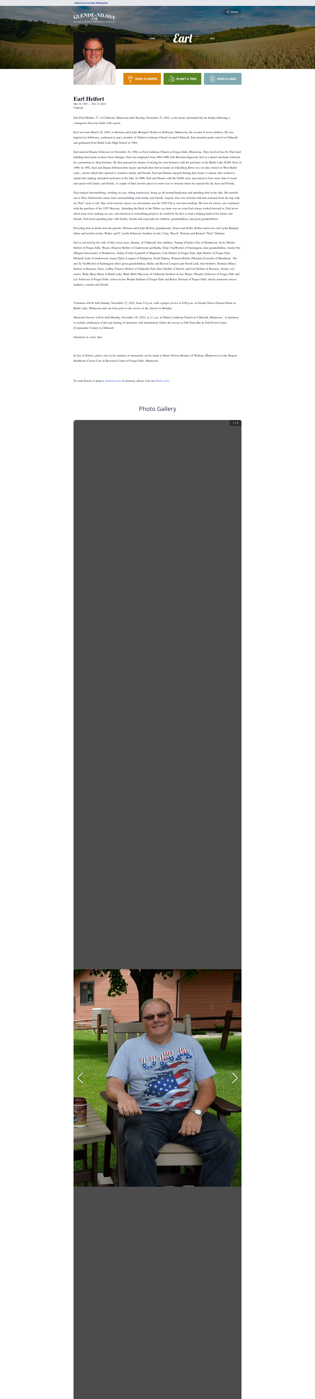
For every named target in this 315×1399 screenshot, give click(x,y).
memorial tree (113, 381)
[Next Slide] (235, 1078)
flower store (162, 381)
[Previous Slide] (80, 1078)
